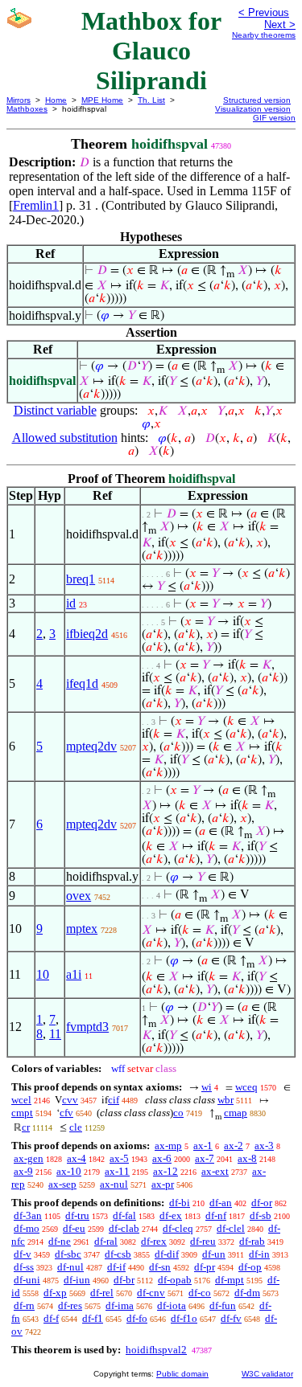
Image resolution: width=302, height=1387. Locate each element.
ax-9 (23, 1171)
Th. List (151, 100)
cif (113, 1100)
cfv (66, 1113)
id (71, 603)
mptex (81, 928)
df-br (124, 1280)
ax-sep (62, 1184)
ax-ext (215, 1171)
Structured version (257, 100)
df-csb (118, 1254)
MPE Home (102, 100)
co (178, 1113)
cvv (70, 1100)
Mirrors (18, 100)
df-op (250, 1267)
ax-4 (76, 1158)
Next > (280, 24)
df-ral (106, 1241)
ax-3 (264, 1145)
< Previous (263, 12)
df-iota (171, 1305)
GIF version (274, 117)
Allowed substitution (65, 437)
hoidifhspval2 (156, 1350)
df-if (116, 1267)
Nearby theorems (264, 35)
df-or (261, 1203)
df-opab (175, 1280)
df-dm (247, 1293)
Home (56, 100)
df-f (51, 1318)
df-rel (102, 1293)
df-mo (26, 1228)
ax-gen (28, 1158)
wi (206, 1087)
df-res (70, 1305)
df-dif (167, 1254)
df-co (199, 1293)
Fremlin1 (36, 205)
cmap (235, 1113)
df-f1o (184, 1318)
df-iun (77, 1280)
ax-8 (247, 1158)
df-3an (28, 1215)
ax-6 (162, 1158)
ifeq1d (82, 683)
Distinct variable (55, 410)
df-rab (252, 1241)
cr (26, 1127)
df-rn (24, 1305)
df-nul (70, 1267)
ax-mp (168, 1145)
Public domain (182, 1373)
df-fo (136, 1318)
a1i (73, 974)
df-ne (59, 1241)
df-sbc (68, 1254)
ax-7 (204, 1158)
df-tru (77, 1215)
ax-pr (162, 1184)
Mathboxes (27, 108)
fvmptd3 (87, 1026)
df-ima (119, 1305)
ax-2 (233, 1145)
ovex (78, 895)
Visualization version (253, 108)
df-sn (160, 1267)
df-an (220, 1203)
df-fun (222, 1305)
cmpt (22, 1113)
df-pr (204, 1267)
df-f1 (92, 1318)
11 (55, 1034)
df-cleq (178, 1228)
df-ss (24, 1267)
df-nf (215, 1215)
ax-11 (117, 1171)
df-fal (124, 1215)
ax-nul (114, 1184)
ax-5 (119, 1158)
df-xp (55, 1293)
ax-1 (203, 1145)
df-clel (231, 1228)
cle (75, 1127)
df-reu (203, 1241)
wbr (225, 1100)
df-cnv (151, 1293)
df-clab (124, 1228)
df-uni (27, 1280)
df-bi (179, 1203)
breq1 (80, 579)
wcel (21, 1100)
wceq (246, 1087)
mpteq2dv (91, 746)
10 (42, 974)
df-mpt (229, 1280)
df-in (259, 1254)
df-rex (154, 1241)
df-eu (74, 1228)
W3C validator (267, 1373)
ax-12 (165, 1171)
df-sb (260, 1215)
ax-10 (68, 1171)
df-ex (170, 1215)
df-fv (231, 1318)
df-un (213, 1254)
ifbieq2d (87, 633)
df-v (22, 1254)
